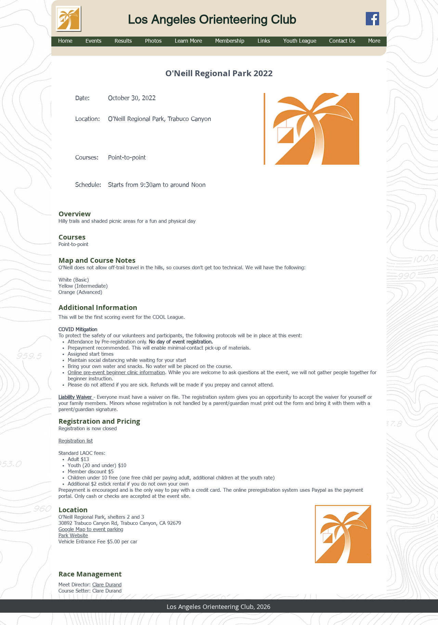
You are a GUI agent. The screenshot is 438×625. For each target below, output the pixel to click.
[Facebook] (372, 18)
